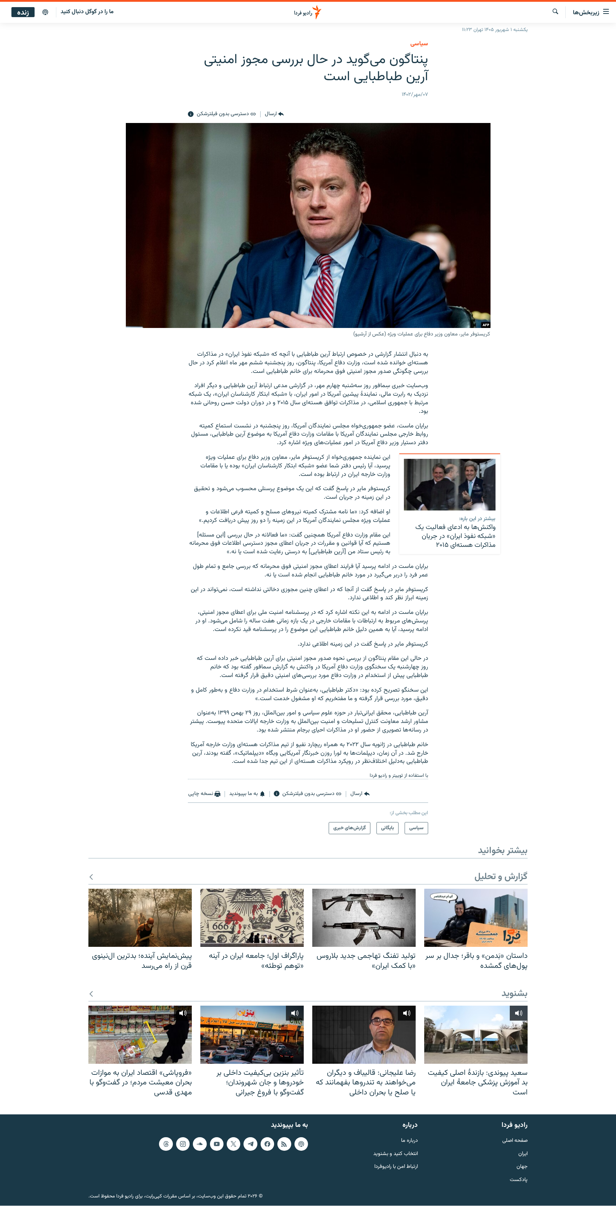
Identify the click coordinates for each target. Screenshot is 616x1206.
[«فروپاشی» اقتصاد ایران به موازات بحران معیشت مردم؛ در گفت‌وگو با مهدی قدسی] (140, 1035)
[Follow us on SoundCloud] (199, 1144)
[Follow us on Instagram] (183, 1144)
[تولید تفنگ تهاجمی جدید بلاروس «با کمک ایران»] (364, 918)
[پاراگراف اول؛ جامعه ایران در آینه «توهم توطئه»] (252, 918)
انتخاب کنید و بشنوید (395, 1154)
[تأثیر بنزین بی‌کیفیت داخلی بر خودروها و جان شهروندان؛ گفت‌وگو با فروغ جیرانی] (252, 1035)
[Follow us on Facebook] (267, 1144)
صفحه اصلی (515, 1141)
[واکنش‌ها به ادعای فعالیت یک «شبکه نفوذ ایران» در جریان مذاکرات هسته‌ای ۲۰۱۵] (450, 484)
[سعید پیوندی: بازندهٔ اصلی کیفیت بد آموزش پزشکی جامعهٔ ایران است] (476, 1035)
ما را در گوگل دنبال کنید (87, 11)
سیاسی (419, 43)
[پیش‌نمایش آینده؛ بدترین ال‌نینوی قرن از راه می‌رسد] (140, 918)
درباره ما (409, 1141)
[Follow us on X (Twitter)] (233, 1144)
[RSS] (284, 1144)
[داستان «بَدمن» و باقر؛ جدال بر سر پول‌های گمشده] (476, 918)
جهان (522, 1167)
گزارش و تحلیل (501, 877)
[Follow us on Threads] (166, 1144)
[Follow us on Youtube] (217, 1144)
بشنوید (515, 994)
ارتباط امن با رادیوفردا (396, 1167)
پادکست (519, 1180)
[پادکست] (45, 12)
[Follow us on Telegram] (250, 1144)
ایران (523, 1154)
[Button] (274, 114)
